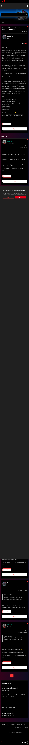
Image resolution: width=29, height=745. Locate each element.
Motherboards (16, 115)
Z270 (3, 22)
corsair (7, 119)
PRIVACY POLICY (19, 732)
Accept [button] (20, 197)
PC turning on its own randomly (8, 713)
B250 (7, 115)
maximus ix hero (11, 119)
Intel (11, 115)
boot (4, 119)
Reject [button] (8, 197)
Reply (14, 129)
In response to (16, 586)
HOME (8, 725)
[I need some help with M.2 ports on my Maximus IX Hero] (24, 136)
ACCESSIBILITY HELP (20, 725)
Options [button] (27, 22)
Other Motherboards (6, 696)
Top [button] (2, 741)
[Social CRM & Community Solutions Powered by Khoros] (25, 742)
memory (16, 119)
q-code (19, 119)
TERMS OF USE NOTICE (11, 732)
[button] (4, 124)
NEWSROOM (12, 725)
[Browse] (2, 6)
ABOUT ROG (3, 725)
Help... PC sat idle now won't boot (8, 707)
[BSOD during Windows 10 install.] (27, 136)
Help (24, 5)
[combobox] (14, 15)
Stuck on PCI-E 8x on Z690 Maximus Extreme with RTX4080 (13, 694)
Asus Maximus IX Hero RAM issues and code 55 (11, 701)
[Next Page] (20, 676)
